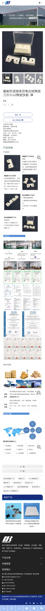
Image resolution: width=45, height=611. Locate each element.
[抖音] (41, 603)
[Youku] (30, 603)
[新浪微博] (26, 603)
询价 (16, 115)
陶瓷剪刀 (6, 483)
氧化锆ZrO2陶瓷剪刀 (10, 491)
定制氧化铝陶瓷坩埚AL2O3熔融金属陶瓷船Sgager (14, 523)
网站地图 (13, 599)
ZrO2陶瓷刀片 (8, 487)
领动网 (6, 599)
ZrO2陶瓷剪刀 (34, 478)
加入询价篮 (16, 120)
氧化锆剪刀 (36, 487)
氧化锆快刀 (17, 483)
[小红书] (37, 603)
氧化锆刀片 (29, 483)
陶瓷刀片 (22, 478)
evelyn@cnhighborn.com (12, 577)
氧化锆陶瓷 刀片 (9, 478)
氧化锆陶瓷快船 (22, 487)
